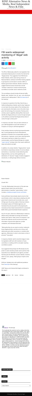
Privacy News (8, 49)
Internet (16, 275)
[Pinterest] (9, 63)
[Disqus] (16, 305)
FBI (12, 275)
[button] (30, 12)
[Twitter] (6, 63)
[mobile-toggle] (2, 12)
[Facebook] (2, 63)
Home (2, 49)
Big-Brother (8, 275)
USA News (22, 275)
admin (4, 60)
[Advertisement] (16, 31)
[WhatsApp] (13, 63)
